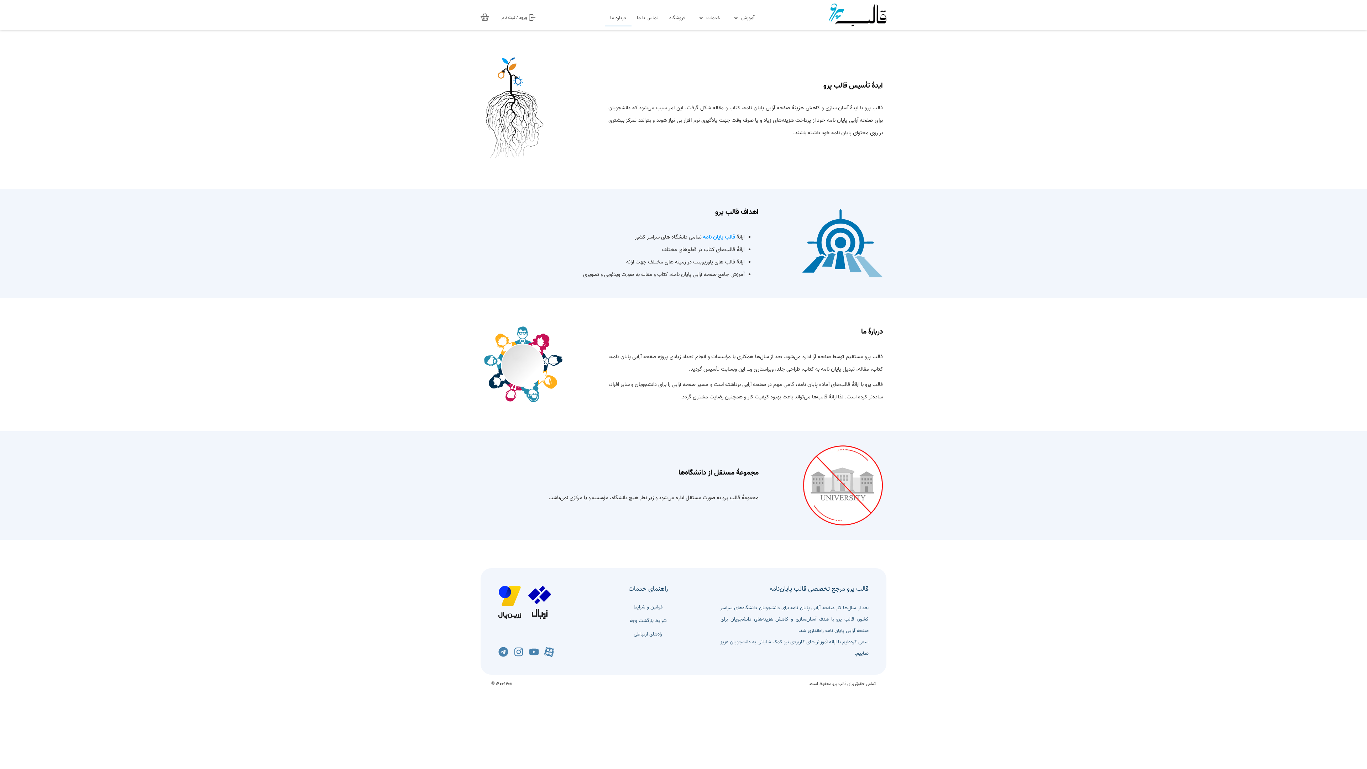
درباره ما (618, 18)
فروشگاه (677, 18)
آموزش (747, 18)
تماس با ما (648, 18)
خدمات (713, 18)
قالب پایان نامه (719, 237)
